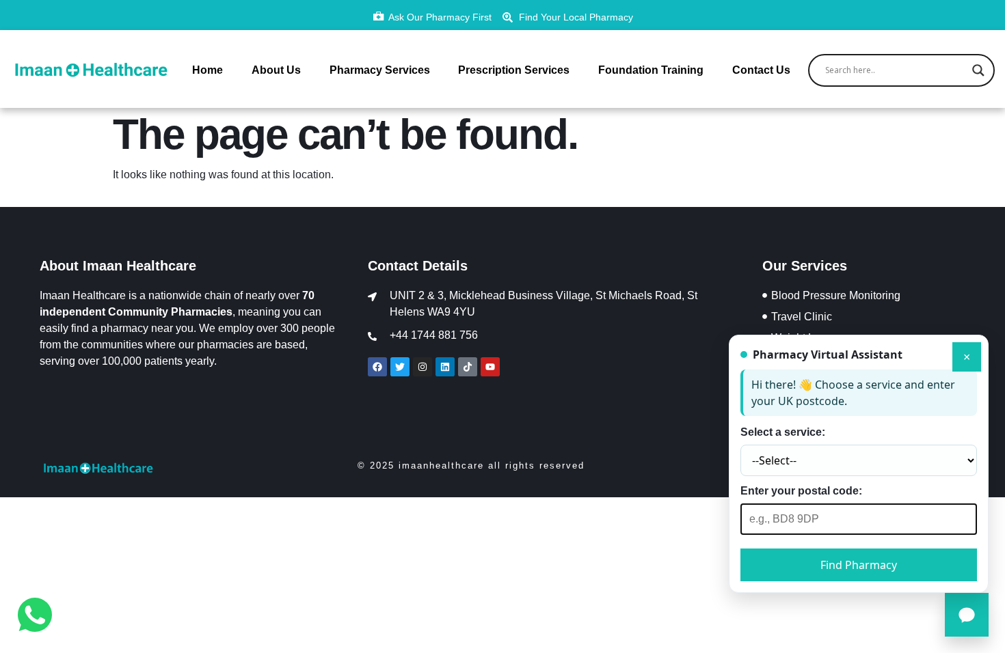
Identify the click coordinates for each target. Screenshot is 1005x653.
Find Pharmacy (858, 564)
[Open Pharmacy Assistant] (967, 615)
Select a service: (782, 432)
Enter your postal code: (801, 491)
